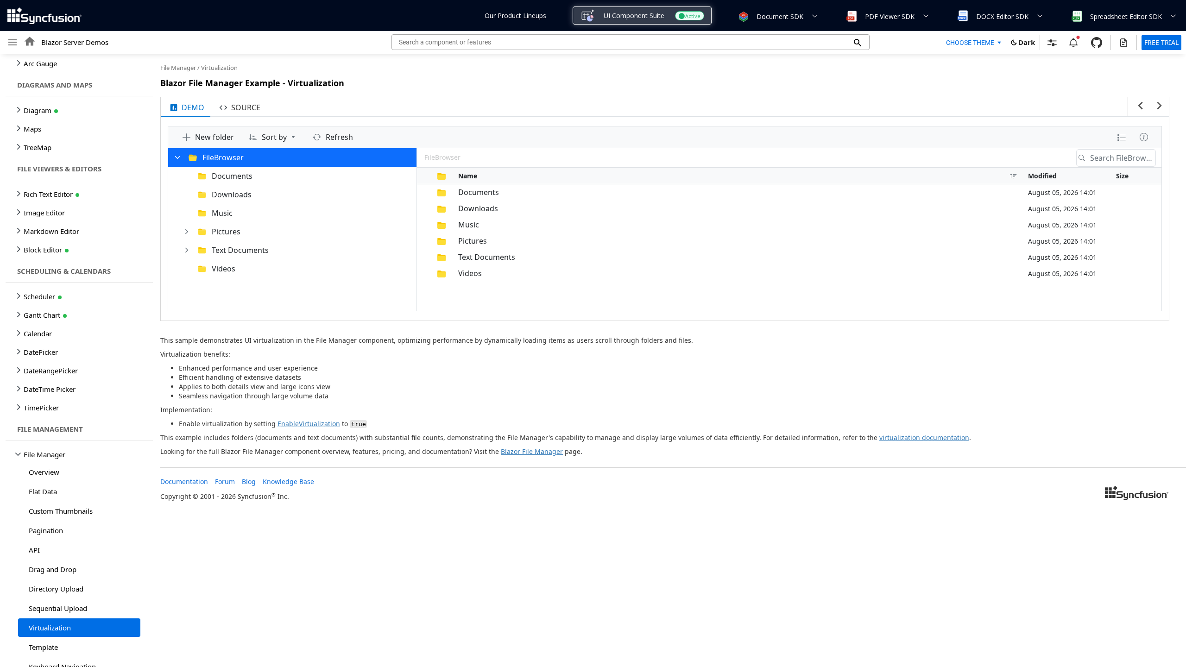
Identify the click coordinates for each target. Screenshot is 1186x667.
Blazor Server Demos (74, 42)
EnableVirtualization (309, 423)
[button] (742, 15)
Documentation (184, 481)
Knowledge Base (288, 481)
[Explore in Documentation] (1124, 42)
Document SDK (780, 16)
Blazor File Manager (532, 451)
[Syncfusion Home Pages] (1136, 494)
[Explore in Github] (1096, 42)
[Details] (1144, 137)
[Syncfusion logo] (44, 15)
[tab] (185, 107)
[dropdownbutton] (1121, 137)
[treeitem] (79, 472)
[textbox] (1122, 158)
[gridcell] (423, 192)
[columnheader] (423, 176)
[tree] (76, 360)
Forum (225, 481)
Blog (249, 481)
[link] (1136, 494)
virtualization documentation (924, 437)
